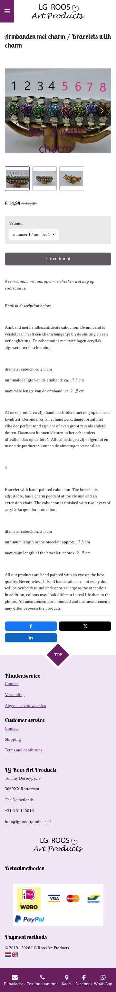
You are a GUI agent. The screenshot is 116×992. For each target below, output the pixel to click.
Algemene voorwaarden (25, 705)
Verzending (15, 694)
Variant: (16, 223)
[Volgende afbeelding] (101, 110)
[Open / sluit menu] (7, 11)
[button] (17, 178)
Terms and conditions (23, 749)
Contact (12, 683)
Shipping (13, 739)
